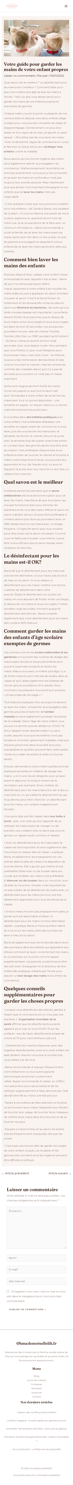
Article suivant (60, 1173)
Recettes (36, 1388)
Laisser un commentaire (19, 75)
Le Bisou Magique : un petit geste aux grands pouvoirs (36, 1420)
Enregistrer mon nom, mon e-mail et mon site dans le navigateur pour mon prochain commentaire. (36, 1296)
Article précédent (15, 1173)
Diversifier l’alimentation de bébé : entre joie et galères (36, 1428)
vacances (36, 1392)
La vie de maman (36, 1380)
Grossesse (36, 1384)
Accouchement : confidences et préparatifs (37, 1449)
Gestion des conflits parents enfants (36, 1412)
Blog (36, 1376)
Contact (36, 1396)
